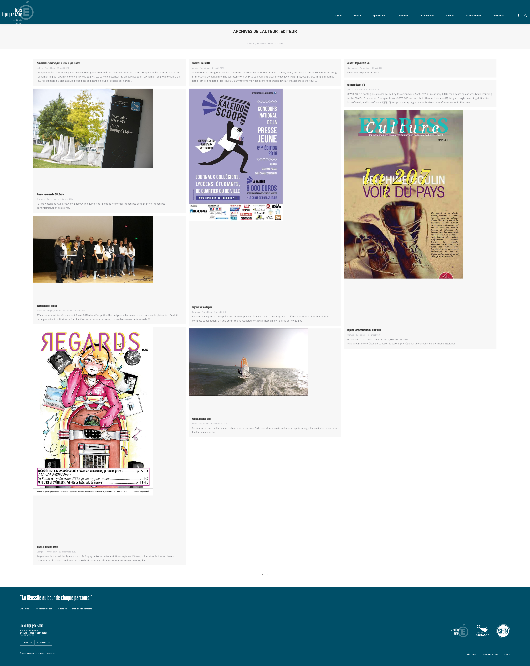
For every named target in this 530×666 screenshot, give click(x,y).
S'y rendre (42, 643)
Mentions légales (490, 654)
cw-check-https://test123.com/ (358, 63)
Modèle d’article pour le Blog (201, 419)
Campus (196, 312)
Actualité (41, 311)
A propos (41, 199)
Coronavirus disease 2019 (201, 63)
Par (50, 68)
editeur (289, 31)
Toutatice (62, 609)
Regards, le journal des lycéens (47, 547)
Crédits (507, 654)
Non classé (352, 68)
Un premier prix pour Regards (202, 307)
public (40, 68)
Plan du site (472, 654)
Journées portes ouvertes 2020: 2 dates (50, 194)
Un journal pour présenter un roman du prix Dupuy (364, 330)
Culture (350, 335)
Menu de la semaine (82, 609)
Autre (194, 424)
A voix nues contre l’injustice (47, 306)
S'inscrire (24, 609)
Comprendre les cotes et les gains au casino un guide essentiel (58, 63)
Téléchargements (43, 609)
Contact (25, 643)
